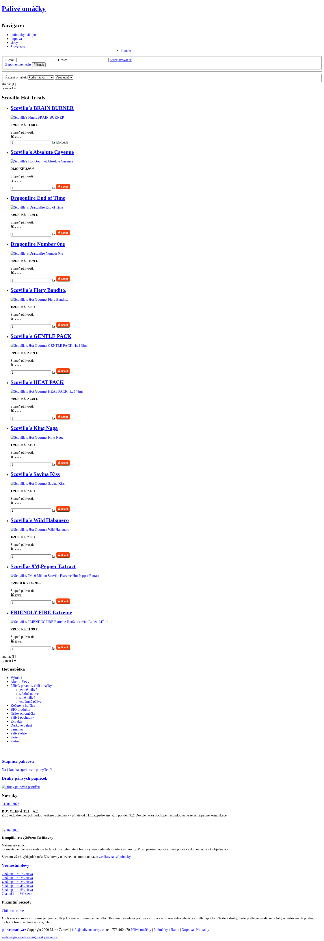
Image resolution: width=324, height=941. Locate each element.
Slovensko (18, 46)
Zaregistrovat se (121, 60)
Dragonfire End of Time (38, 198)
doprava (16, 39)
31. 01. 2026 (10, 804)
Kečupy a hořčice (23, 705)
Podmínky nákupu (166, 930)
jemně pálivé (28, 689)
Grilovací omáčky (23, 713)
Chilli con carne (13, 911)
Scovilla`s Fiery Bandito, (38, 290)
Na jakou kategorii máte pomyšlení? (27, 769)
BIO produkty (20, 709)
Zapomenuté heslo (18, 64)
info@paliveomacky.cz (88, 930)
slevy (14, 43)
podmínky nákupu (23, 35)
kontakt (126, 50)
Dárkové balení (21, 725)
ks (53, 142)
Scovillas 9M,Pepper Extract (43, 566)
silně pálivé (27, 697)
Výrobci (16, 678)
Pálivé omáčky (24, 9)
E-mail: (10, 60)
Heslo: (62, 60)
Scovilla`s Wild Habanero (40, 520)
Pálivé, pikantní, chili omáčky (31, 686)
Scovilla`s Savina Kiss (35, 474)
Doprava (188, 930)
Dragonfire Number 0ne (38, 244)
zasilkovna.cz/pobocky (115, 857)
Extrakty (16, 721)
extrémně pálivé (30, 701)
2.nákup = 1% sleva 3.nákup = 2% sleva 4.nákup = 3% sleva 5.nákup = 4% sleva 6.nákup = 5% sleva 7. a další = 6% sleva (17, 884)
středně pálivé (29, 693)
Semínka (17, 729)
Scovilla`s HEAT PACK (37, 382)
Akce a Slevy (20, 682)
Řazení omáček (16, 77)
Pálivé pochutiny (22, 717)
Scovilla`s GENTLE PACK (41, 336)
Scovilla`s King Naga (34, 428)
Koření (15, 737)
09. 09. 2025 (10, 830)
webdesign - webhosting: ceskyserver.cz (30, 937)
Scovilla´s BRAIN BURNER (42, 108)
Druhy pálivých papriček (24, 778)
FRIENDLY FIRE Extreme (41, 612)
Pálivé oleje (19, 733)
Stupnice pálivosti (18, 761)
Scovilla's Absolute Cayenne (42, 152)
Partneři (16, 741)
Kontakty (202, 930)
